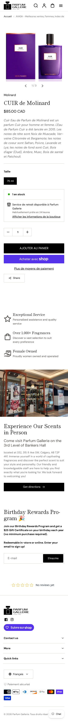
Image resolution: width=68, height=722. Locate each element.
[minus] (8, 232)
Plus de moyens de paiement (34, 269)
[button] (34, 638)
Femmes (49, 16)
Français (18, 674)
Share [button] (16, 278)
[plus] (27, 232)
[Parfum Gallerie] (18, 610)
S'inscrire (53, 558)
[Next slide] (42, 86)
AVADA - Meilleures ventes (30, 16)
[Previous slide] (26, 86)
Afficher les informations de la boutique (36, 216)
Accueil (8, 16)
